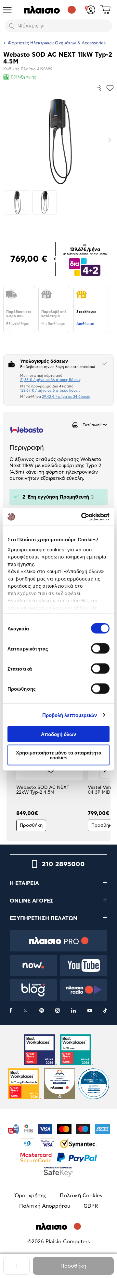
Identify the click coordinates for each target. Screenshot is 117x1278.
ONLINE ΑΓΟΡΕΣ (32, 901)
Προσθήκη (73, 1266)
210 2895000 (63, 864)
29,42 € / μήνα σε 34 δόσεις (66, 396)
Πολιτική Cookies (81, 1195)
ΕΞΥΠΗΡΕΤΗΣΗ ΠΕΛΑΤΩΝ (43, 918)
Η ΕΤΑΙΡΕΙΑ (24, 883)
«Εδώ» (81, 607)
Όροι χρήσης (30, 1195)
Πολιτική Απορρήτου (44, 1206)
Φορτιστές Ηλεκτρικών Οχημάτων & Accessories (57, 43)
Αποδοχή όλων (58, 734)
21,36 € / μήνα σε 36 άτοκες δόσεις (50, 380)
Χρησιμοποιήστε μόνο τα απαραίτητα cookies (58, 755)
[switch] (100, 648)
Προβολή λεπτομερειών (69, 715)
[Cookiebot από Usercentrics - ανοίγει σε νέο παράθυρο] (83, 516)
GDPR (91, 1206)
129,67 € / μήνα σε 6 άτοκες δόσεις (50, 390)
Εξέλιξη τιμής (23, 77)
